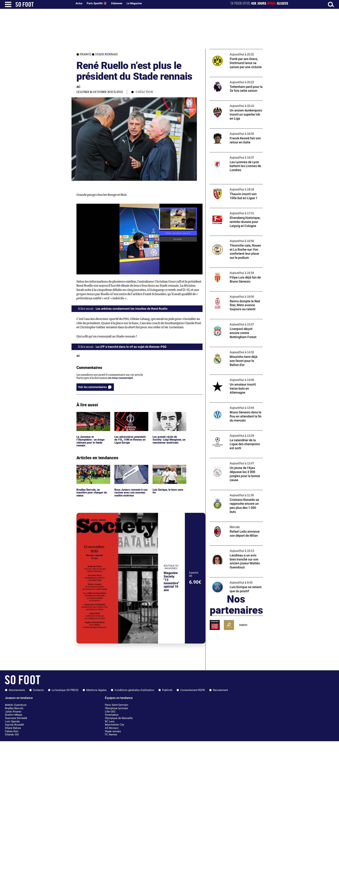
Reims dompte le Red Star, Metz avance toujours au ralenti (234, 295)
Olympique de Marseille (119, 718)
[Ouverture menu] (8, 4)
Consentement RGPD (192, 690)
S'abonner (116, 3)
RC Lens (110, 721)
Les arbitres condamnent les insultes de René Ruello (132, 308)
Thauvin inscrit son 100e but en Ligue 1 (234, 185)
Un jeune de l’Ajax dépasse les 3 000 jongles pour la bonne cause (232, 461)
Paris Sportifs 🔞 (97, 3)
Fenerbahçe (111, 714)
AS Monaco (112, 728)
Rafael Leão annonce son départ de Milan (235, 523)
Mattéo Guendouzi (15, 704)
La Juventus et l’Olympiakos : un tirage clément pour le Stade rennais (90, 418)
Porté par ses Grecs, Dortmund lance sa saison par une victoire (234, 52)
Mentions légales (96, 690)
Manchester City (114, 724)
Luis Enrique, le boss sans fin (168, 468)
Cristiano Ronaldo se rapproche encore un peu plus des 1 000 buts (236, 493)
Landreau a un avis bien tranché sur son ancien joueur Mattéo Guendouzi (234, 549)
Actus (79, 3)
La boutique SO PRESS (65, 690)
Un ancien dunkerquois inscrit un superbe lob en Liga (231, 104)
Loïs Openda (12, 721)
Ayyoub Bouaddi (14, 724)
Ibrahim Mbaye (13, 714)
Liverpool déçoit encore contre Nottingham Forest (229, 322)
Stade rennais (113, 731)
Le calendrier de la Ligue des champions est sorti (234, 434)
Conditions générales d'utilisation (134, 690)
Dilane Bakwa (13, 728)
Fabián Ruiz (11, 731)
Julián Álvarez (13, 711)
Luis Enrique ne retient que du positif (233, 579)
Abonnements (17, 690)
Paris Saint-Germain (116, 704)
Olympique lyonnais (116, 708)
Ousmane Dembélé (16, 718)
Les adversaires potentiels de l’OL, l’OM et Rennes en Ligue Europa (130, 416)
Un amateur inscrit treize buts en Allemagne (230, 378)
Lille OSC (110, 711)
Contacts (38, 690)
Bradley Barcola (14, 708)
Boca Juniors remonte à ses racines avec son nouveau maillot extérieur (131, 469)
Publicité (167, 690)
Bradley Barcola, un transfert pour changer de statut (92, 469)
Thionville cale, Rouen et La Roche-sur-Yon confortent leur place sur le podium (234, 239)
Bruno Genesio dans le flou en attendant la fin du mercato (236, 406)
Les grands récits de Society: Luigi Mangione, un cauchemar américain (168, 416)
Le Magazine (134, 3)
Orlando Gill (12, 734)
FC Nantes (111, 734)
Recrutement (220, 690)
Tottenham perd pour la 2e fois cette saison (232, 80)
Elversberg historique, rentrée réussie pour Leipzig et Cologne (233, 211)
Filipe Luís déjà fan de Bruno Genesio (232, 269)
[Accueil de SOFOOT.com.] (43, 4)
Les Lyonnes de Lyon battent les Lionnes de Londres (234, 156)
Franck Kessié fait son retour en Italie (233, 130)
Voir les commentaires (92, 387)
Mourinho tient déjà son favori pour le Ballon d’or (233, 350)
